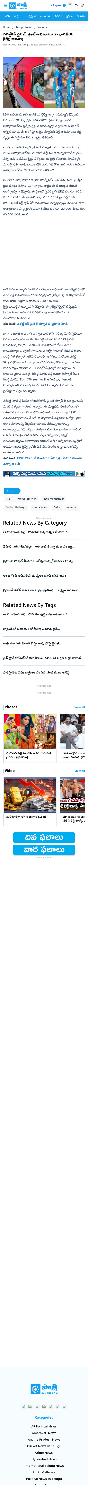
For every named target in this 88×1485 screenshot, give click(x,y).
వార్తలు (17, 16)
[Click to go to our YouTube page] (50, 1406)
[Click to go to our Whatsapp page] (30, 1406)
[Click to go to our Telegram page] (57, 1406)
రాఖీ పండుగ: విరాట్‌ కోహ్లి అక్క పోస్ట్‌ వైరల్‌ (41, 644)
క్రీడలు (69, 16)
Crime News (44, 1453)
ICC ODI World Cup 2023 (21, 499)
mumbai (71, 507)
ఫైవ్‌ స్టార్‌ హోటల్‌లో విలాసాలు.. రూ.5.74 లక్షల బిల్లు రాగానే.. (44, 658)
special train (39, 507)
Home (6, 27)
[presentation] (8, 731)
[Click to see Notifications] (82, 5)
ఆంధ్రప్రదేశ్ (30, 16)
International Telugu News (44, 1466)
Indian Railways (16, 507)
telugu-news (24, 27)
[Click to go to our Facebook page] (23, 1406)
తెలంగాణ (45, 16)
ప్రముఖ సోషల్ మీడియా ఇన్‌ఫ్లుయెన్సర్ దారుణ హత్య (41, 561)
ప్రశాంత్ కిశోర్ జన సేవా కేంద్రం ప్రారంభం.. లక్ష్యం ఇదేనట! (43, 591)
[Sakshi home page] (44, 1389)
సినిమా (58, 16)
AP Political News (44, 1427)
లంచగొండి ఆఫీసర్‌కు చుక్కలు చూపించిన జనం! (42, 576)
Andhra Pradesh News (44, 1440)
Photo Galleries (44, 1473)
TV (76, 5)
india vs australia (54, 499)
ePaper (57, 6)
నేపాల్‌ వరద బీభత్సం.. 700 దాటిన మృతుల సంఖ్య (41, 547)
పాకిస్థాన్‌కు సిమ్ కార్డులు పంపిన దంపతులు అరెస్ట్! (39, 673)
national (42, 27)
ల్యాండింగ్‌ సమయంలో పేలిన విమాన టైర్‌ (42, 629)
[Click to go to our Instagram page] (44, 1406)
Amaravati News (44, 1433)
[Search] (64, 5)
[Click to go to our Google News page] (64, 1406)
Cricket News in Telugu (44, 1446)
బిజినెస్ (81, 16)
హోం (7, 16)
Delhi (57, 507)
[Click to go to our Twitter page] (37, 1406)
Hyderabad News (44, 1460)
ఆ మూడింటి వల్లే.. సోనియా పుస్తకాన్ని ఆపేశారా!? (43, 532)
